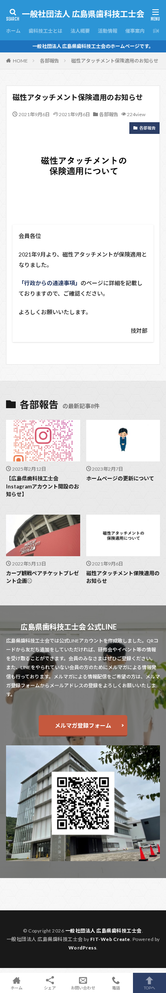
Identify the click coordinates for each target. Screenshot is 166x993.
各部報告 (49, 61)
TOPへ (149, 987)
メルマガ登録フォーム (83, 725)
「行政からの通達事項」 (50, 283)
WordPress (82, 948)
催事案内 (135, 31)
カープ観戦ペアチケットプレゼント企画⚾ (42, 577)
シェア (50, 987)
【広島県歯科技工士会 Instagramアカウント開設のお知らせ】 (42, 486)
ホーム (13, 31)
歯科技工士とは (45, 31)
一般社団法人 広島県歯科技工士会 (83, 14)
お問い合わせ (83, 987)
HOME (20, 61)
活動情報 (107, 31)
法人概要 (80, 31)
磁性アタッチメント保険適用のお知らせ (114, 61)
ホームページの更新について (120, 478)
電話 (116, 987)
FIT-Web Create (110, 939)
